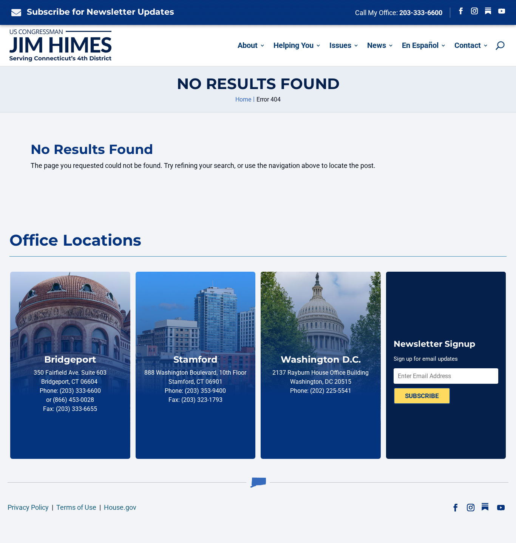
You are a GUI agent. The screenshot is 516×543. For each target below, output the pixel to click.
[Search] (500, 45)
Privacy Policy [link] (28, 507)
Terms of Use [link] (76, 507)
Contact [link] (467, 45)
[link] (14, 12)
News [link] (376, 45)
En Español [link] (420, 45)
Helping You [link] (293, 45)
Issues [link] (340, 45)
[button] (461, 11)
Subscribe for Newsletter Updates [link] (100, 12)
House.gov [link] (120, 507)
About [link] (248, 45)
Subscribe (422, 396)
